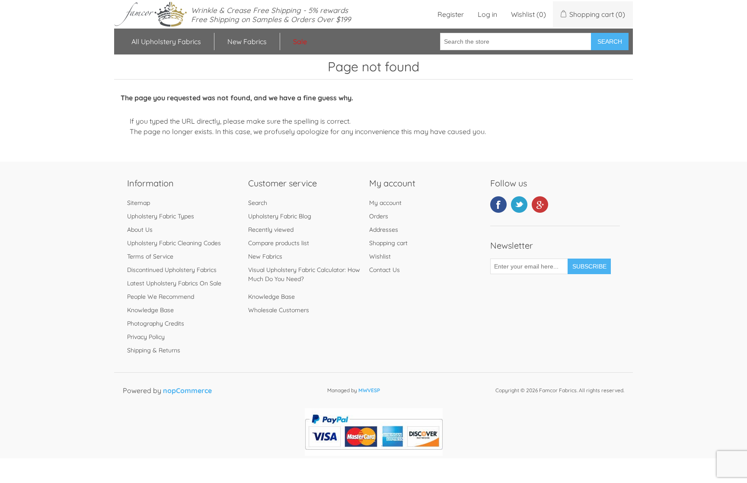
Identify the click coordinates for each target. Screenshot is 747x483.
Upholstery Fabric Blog (279, 216)
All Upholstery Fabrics (166, 41)
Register (450, 14)
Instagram (540, 204)
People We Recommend (160, 297)
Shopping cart (388, 243)
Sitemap (138, 203)
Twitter (519, 204)
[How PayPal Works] (374, 453)
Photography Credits (155, 323)
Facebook (498, 204)
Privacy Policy (146, 337)
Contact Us (384, 270)
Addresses (383, 230)
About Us (140, 230)
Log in (487, 14)
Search (609, 41)
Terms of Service (150, 256)
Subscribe (589, 266)
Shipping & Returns (153, 350)
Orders (378, 216)
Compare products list (278, 243)
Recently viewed (271, 230)
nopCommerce (187, 390)
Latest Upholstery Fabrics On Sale (174, 283)
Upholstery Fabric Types (160, 216)
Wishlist (380, 256)
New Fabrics (247, 41)
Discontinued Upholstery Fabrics (172, 270)
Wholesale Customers (278, 310)
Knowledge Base (150, 310)
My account (385, 203)
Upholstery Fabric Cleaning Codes (174, 243)
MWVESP (369, 390)
